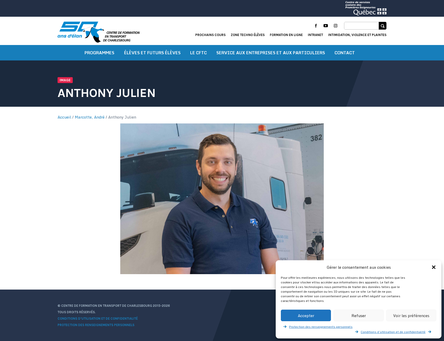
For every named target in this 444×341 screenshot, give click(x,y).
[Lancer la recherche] (382, 26)
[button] (433, 267)
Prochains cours (210, 35)
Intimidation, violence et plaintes (357, 35)
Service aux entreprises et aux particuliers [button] (270, 52)
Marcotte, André (90, 117)
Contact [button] (345, 52)
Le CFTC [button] (198, 52)
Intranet (315, 35)
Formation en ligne (286, 35)
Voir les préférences (411, 315)
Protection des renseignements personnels (321, 326)
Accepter (306, 315)
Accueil (64, 117)
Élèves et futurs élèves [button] (152, 52)
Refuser (358, 315)
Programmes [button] (99, 52)
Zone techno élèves (248, 35)
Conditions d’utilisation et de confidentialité (393, 331)
